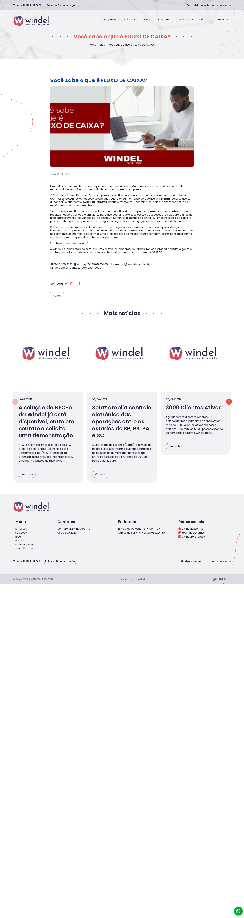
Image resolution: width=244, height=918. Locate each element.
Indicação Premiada (191, 19)
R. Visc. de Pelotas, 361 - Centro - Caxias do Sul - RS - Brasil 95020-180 (141, 531)
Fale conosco (24, 544)
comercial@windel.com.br (129, 264)
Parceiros (164, 19)
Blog (147, 19)
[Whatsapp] (72, 284)
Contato (218, 19)
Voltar (57, 295)
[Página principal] (31, 21)
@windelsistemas (193, 533)
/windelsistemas (192, 529)
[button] (229, 402)
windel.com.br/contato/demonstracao (75, 268)
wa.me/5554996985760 (92, 264)
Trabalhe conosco (27, 548)
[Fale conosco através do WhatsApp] (238, 911)
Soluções (130, 19)
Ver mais (27, 474)
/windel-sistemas (193, 537)
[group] (122, 126)
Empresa (110, 19)
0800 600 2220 (67, 533)
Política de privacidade (133, 579)
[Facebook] (79, 284)
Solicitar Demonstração (61, 5)
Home (92, 45)
